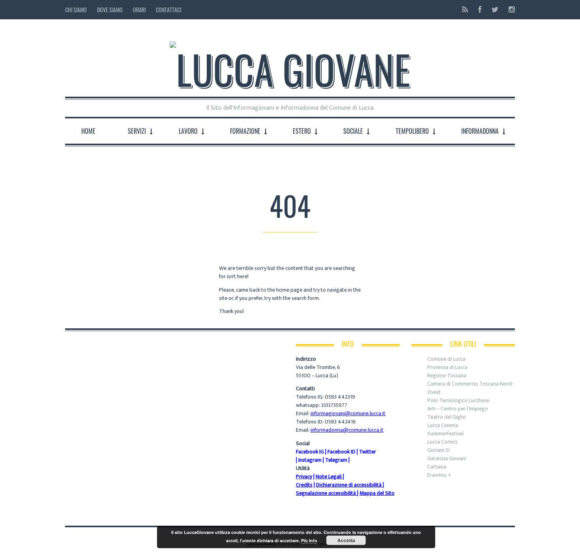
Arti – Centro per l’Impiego (457, 408)
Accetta (346, 540)
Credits (304, 484)
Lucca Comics (442, 441)
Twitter (367, 451)
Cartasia (436, 466)
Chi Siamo (76, 10)
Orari (139, 10)
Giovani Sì (438, 450)
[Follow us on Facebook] (479, 9)
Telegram (336, 459)
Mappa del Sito (377, 493)
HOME (88, 131)
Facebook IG (310, 451)
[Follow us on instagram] (509, 9)
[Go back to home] (290, 63)
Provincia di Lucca (447, 367)
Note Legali (329, 476)
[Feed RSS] (465, 9)
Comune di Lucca (446, 358)
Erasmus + (439, 474)
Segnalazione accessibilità (326, 493)
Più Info (309, 540)
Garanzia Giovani (446, 458)
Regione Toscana (446, 375)
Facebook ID (341, 451)
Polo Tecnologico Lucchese (458, 400)
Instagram (310, 459)
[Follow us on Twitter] (495, 9)
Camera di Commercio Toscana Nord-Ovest (470, 388)
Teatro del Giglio (446, 416)
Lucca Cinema (442, 425)
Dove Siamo (110, 10)
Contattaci (168, 10)
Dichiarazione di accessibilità (349, 484)
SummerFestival (445, 433)
